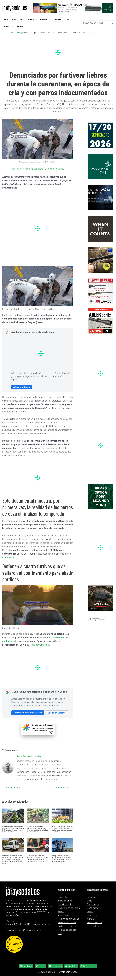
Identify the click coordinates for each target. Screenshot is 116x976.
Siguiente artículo (63, 787)
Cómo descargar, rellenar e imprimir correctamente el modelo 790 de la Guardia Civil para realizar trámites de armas (37, 858)
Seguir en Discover (57, 713)
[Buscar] (111, 22)
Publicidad (63, 897)
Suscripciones (65, 900)
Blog (20, 33)
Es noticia (91, 897)
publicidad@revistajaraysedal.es (34, 924)
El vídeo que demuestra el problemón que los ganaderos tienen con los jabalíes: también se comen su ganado (37, 829)
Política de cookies (67, 926)
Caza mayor (93, 904)
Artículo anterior (11, 787)
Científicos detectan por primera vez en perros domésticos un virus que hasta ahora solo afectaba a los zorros (62, 829)
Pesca (90, 911)
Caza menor (93, 908)
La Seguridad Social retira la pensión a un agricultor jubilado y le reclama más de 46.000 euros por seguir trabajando (62, 858)
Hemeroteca (93, 926)
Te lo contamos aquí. (40, 644)
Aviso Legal (64, 915)
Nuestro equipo (65, 904)
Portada (13, 33)
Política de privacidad (68, 919)
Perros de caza (94, 922)
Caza (89, 900)
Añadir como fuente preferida (27, 712)
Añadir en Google (21, 387)
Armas (90, 919)
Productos (92, 915)
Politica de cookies (67, 922)
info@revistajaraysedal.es (32, 930)
